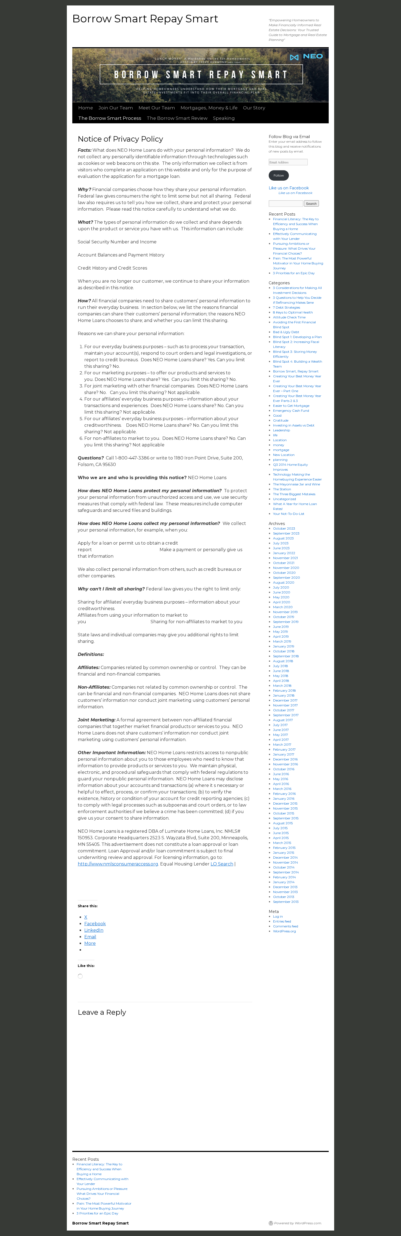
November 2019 (285, 612)
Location (280, 440)
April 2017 (281, 740)
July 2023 (281, 543)
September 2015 (285, 818)
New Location (284, 455)
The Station (282, 489)
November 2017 (285, 705)
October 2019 (283, 617)
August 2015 (283, 823)
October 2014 (284, 867)
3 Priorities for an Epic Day (294, 273)
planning (280, 460)
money (278, 445)
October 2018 (284, 651)
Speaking (224, 118)
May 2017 (280, 735)
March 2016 (282, 789)
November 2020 (286, 568)
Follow (279, 175)
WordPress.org (284, 931)
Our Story (254, 108)
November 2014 (285, 862)
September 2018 (286, 656)
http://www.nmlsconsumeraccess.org (118, 864)
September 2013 (286, 902)
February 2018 (284, 690)
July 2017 (280, 725)
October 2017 (283, 710)
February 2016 (284, 794)
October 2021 (283, 563)
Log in (278, 916)
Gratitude (280, 420)
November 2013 (285, 892)
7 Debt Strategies (286, 307)
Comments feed (285, 926)
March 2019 (282, 641)
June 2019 (281, 627)
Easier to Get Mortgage (291, 406)
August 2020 (283, 582)
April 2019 (281, 636)
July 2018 (280, 666)
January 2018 (284, 695)
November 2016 (285, 764)
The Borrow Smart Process (109, 118)
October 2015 (283, 813)
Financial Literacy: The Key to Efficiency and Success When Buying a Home (296, 224)
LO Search (222, 864)
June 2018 (281, 671)
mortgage (281, 450)
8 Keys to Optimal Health (293, 312)
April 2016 (281, 784)
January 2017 (283, 754)
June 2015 (281, 833)
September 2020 (286, 577)
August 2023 (283, 538)
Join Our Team (115, 108)
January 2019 (283, 646)
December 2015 (285, 803)
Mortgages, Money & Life (209, 108)
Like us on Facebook (289, 188)
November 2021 (285, 558)
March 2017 (282, 744)
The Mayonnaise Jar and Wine (296, 484)
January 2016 (283, 798)
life (275, 435)
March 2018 (282, 685)
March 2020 (283, 607)
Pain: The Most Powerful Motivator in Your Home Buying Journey (298, 263)
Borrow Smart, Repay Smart (296, 371)
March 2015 (282, 843)
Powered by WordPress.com (297, 1223)
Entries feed (282, 921)
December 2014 (285, 857)
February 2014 (284, 877)
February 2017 (284, 749)
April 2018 (281, 681)
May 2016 (280, 779)
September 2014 (286, 872)
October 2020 (284, 573)
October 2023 (284, 528)
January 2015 (283, 852)
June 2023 (281, 548)
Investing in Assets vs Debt (294, 425)
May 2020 (281, 597)
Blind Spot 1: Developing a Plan (297, 337)
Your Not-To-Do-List (288, 514)
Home (85, 108)
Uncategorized (284, 499)
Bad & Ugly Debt (286, 332)
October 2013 (283, 897)
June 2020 (281, 592)
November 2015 (285, 808)
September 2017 (286, 715)
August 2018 (283, 661)
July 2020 (281, 587)
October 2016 (283, 769)
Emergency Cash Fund (291, 410)
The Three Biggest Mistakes (294, 494)
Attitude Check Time (289, 317)
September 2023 (286, 533)
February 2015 (284, 848)
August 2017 (283, 720)
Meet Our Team (157, 108)
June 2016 (281, 774)
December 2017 (285, 700)
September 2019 (286, 622)
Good (277, 415)
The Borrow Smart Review (177, 118)
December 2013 (285, 887)
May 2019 (280, 631)
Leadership (281, 430)
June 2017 (281, 730)
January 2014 (284, 882)
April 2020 (281, 602)
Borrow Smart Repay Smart (145, 18)
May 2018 (280, 676)
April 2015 (281, 838)
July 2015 (280, 828)
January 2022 (284, 553)
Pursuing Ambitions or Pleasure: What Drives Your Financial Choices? (294, 248)
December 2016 (285, 759)
